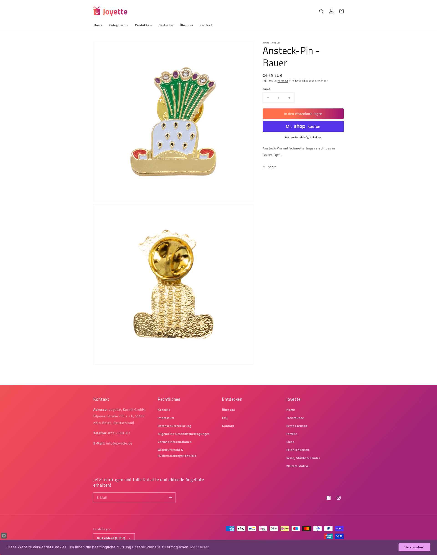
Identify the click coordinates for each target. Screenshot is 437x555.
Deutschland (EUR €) (111, 538)
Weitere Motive (297, 466)
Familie (291, 434)
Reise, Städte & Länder (303, 458)
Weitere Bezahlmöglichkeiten (303, 137)
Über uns (228, 410)
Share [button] (272, 167)
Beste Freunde (297, 426)
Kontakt (164, 410)
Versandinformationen (175, 442)
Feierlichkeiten (297, 450)
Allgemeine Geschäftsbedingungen (184, 434)
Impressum (166, 418)
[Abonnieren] (170, 498)
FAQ (225, 418)
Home (290, 410)
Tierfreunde (295, 418)
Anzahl (267, 89)
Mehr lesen (200, 547)
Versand (282, 80)
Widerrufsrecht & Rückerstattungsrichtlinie (177, 452)
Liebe (290, 442)
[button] (321, 11)
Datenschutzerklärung (174, 426)
